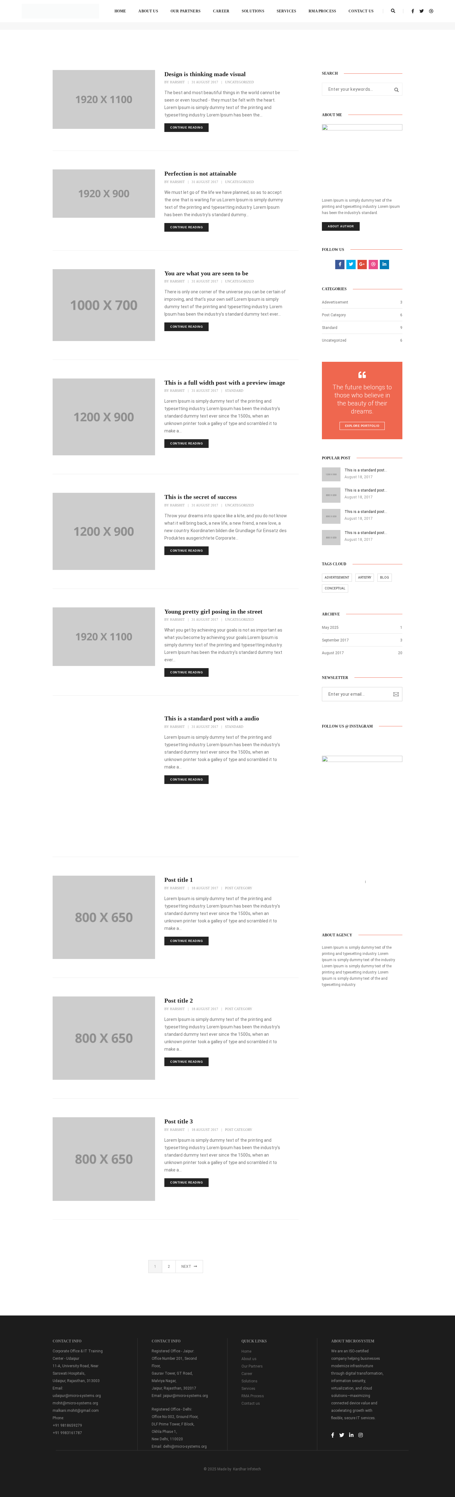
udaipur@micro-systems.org (77, 1396)
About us (249, 1359)
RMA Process (322, 11)
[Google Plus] (355, 912)
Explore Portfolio (362, 425)
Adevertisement (335, 302)
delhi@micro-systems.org (185, 1446)
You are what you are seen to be (206, 273)
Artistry (364, 577)
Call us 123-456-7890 (343, 881)
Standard (234, 390)
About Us (148, 11)
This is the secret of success (200, 496)
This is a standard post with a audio (211, 718)
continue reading (186, 127)
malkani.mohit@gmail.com (76, 1410)
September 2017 (335, 640)
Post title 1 (178, 879)
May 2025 (330, 627)
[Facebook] (326, 912)
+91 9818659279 (67, 1425)
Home (120, 11)
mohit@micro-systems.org (75, 1403)
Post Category (238, 888)
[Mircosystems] (60, 10)
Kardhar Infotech (247, 1469)
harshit (177, 82)
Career (221, 11)
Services (286, 11)
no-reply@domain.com (344, 888)
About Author (341, 226)
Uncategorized (239, 82)
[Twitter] (335, 912)
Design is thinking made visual (205, 74)
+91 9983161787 (67, 1433)
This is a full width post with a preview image (224, 382)
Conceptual (335, 588)
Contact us (361, 11)
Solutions (253, 11)
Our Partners (186, 11)
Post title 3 (178, 1121)
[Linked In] (345, 912)
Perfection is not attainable (200, 173)
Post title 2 (178, 1000)
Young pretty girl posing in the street (213, 611)
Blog (384, 577)
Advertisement (337, 577)
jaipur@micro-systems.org (185, 1396)
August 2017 (333, 653)
